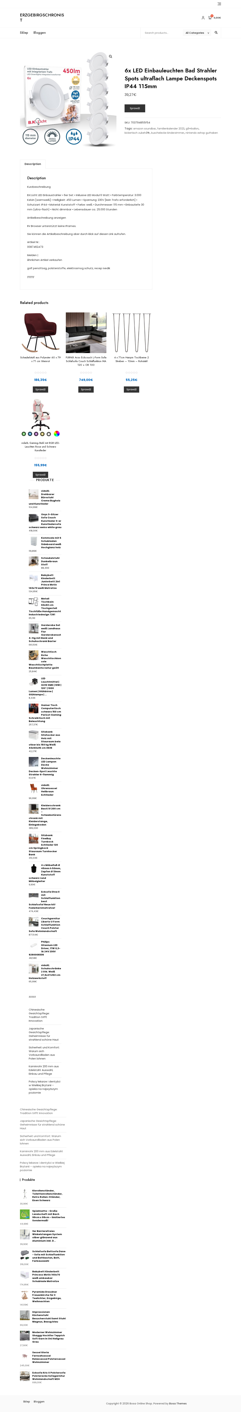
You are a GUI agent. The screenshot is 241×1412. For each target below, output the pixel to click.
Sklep (24, 32)
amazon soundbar (144, 128)
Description (33, 164)
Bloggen (40, 32)
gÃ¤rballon (192, 128)
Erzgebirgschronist (42, 17)
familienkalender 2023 (170, 128)
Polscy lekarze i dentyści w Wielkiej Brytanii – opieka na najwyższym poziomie (44, 1087)
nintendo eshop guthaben (202, 133)
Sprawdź (135, 108)
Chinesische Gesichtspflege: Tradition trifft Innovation (39, 1015)
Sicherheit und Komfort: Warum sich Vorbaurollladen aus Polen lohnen (44, 1053)
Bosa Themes (178, 1403)
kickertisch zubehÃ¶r (137, 133)
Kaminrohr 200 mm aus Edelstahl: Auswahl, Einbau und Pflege (44, 1070)
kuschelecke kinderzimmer (167, 133)
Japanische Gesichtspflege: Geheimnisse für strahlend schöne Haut (44, 1034)
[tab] (33, 164)
